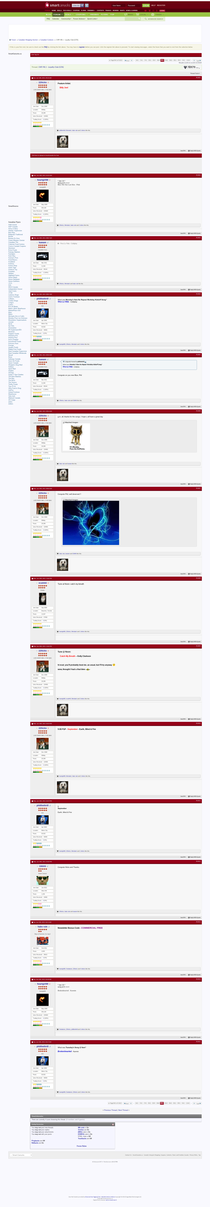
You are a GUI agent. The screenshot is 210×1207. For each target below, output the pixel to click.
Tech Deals (67, 10)
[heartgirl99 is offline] (42, 195)
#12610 (198, 723)
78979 (192, 67)
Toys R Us (12, 386)
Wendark (68, 130)
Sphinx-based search (111, 1200)
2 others (82, 130)
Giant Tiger (12, 268)
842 (166, 60)
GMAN (75, 400)
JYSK (10, 293)
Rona (10, 357)
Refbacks (35, 1143)
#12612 (198, 861)
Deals (59, 10)
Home (54, 10)
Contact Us (128, 1155)
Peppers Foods (13, 334)
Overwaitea (12, 328)
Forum (58, 14)
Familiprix (11, 254)
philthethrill (62, 130)
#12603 (198, 237)
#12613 (198, 922)
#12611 (198, 800)
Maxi (10, 312)
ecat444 (43, 583)
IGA (9, 285)
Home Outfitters (14, 281)
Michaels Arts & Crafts (16, 316)
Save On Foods (13, 361)
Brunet (10, 236)
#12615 (198, 1041)
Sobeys (11, 367)
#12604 (198, 294)
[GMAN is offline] (42, 880)
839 (154, 60)
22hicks (43, 82)
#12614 (198, 979)
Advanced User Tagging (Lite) (92, 1197)
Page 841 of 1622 (116, 60)
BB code (81, 1127)
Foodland (11, 262)
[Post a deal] (162, 10)
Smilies (81, 1130)
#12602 (198, 175)
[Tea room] (145, 10)
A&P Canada (13, 227)
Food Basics (12, 260)
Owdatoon (69, 969)
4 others (82, 969)
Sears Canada (13, 363)
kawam (42, 242)
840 (158, 60)
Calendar (55, 19)
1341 (188, 60)
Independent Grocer (15, 289)
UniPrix (10, 390)
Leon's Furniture (14, 297)
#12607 (198, 488)
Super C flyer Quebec (16, 375)
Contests (100, 10)
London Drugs (13, 301)
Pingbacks (35, 1141)
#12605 (198, 354)
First (127, 61)
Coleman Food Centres (16, 244)
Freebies (91, 10)
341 (137, 60)
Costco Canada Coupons (17, 246)
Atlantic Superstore (15, 231)
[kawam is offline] (42, 256)
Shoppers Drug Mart (15, 365)
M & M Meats (13, 306)
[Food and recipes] (153, 10)
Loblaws (11, 299)
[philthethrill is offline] (42, 313)
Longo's (11, 303)
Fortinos (11, 264)
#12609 (198, 646)
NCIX (10, 324)
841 (162, 60)
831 (150, 60)
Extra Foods (12, 250)
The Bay (11, 378)
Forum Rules (82, 1146)
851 (175, 60)
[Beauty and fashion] (150, 10)
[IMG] (80, 1132)
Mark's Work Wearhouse (17, 308)
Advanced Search (155, 19)
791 (145, 60)
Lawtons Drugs (13, 295)
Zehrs (10, 402)
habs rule (75, 130)
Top (112, 14)
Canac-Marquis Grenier (16, 240)
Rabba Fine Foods (14, 349)
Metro (10, 314)
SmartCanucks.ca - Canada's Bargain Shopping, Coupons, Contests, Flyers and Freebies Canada (161, 1155)
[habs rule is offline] (42, 941)
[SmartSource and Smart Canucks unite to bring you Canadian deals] (18, 211)
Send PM (183, 151)
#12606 (198, 411)
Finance (108, 10)
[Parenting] (157, 10)
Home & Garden (131, 10)
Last (198, 61)
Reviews (116, 10)
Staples (11, 371)
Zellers (10, 404)
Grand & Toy (12, 269)
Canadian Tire (13, 242)
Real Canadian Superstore (17, 351)
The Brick (11, 380)
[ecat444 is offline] (42, 599)
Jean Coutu (12, 291)
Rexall (10, 355)
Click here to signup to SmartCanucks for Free (45, 155)
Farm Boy (11, 256)
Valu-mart (11, 396)
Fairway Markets (14, 252)
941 (183, 60)
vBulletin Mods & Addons (108, 1197)
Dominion (11, 248)
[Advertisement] (76, 164)
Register (161, 5)
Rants (122, 10)
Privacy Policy (193, 1155)
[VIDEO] (81, 1134)
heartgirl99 (42, 180)
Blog (48, 14)
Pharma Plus (13, 338)
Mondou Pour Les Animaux (17, 318)
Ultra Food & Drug (14, 388)
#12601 (198, 77)
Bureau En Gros (14, 238)
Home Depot (12, 277)
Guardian (11, 271)
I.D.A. (10, 283)
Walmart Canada (14, 398)
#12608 (198, 578)
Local (144, 14)
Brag (130, 14)
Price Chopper (13, 339)
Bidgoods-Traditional (15, 234)
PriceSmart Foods (14, 341)
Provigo (11, 345)
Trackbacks (82, 1138)
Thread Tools (194, 73)
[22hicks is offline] (42, 98)
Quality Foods (13, 347)
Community (65, 19)
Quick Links (91, 19)
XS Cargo (11, 400)
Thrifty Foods (13, 384)
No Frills (11, 326)
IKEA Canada (13, 287)
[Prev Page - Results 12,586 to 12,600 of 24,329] (131, 60)
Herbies (11, 273)
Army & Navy (13, 229)
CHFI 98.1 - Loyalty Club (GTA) (51, 67)
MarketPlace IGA (14, 310)
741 (141, 60)
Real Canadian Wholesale (17, 353)
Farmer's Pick (13, 258)
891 (179, 60)
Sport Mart (12, 369)
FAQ (48, 19)
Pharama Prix (13, 336)
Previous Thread (110, 1110)
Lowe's (10, 305)
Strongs (11, 373)
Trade (159, 14)
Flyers (83, 10)
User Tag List (35, 54)
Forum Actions (78, 19)
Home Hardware (14, 279)
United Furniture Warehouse (14, 393)
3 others (82, 344)
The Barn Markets (14, 376)
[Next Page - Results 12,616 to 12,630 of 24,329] (194, 60)
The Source (12, 382)
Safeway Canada (14, 359)
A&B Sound (12, 225)
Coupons (76, 10)
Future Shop (12, 266)
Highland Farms (13, 275)
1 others (82, 631)
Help (153, 5)
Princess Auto (13, 343)
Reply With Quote (195, 151)
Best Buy (11, 232)
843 (171, 60)
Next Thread (123, 1110)
